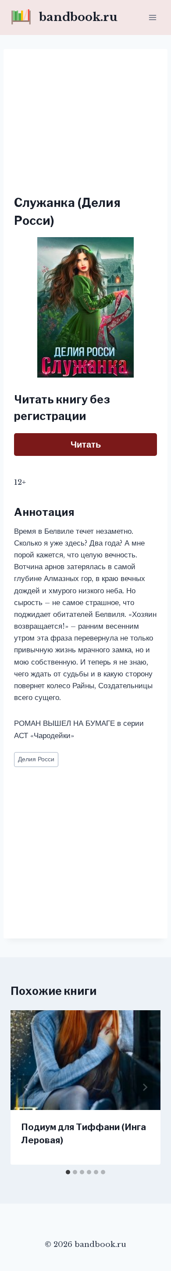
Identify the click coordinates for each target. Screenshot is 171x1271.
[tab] (68, 1172)
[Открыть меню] (152, 17)
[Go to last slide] (26, 1087)
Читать (86, 444)
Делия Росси (36, 759)
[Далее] (145, 1087)
